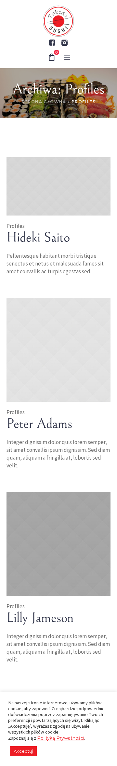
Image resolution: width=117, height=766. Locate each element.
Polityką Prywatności (60, 738)
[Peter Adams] (58, 349)
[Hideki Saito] (58, 186)
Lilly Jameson (39, 618)
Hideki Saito (38, 237)
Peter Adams (39, 424)
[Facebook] (52, 42)
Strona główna (43, 101)
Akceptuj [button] (23, 751)
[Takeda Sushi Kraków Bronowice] (58, 21)
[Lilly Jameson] (58, 544)
